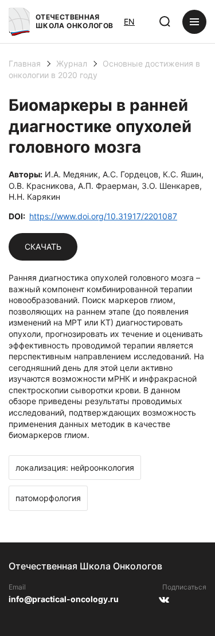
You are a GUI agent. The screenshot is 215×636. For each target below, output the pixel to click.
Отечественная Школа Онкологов (74, 21)
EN (129, 21)
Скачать (43, 246)
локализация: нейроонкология (74, 467)
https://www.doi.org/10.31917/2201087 (103, 216)
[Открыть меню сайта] (194, 22)
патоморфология (48, 498)
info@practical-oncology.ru (64, 599)
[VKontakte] (164, 604)
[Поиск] (165, 22)
